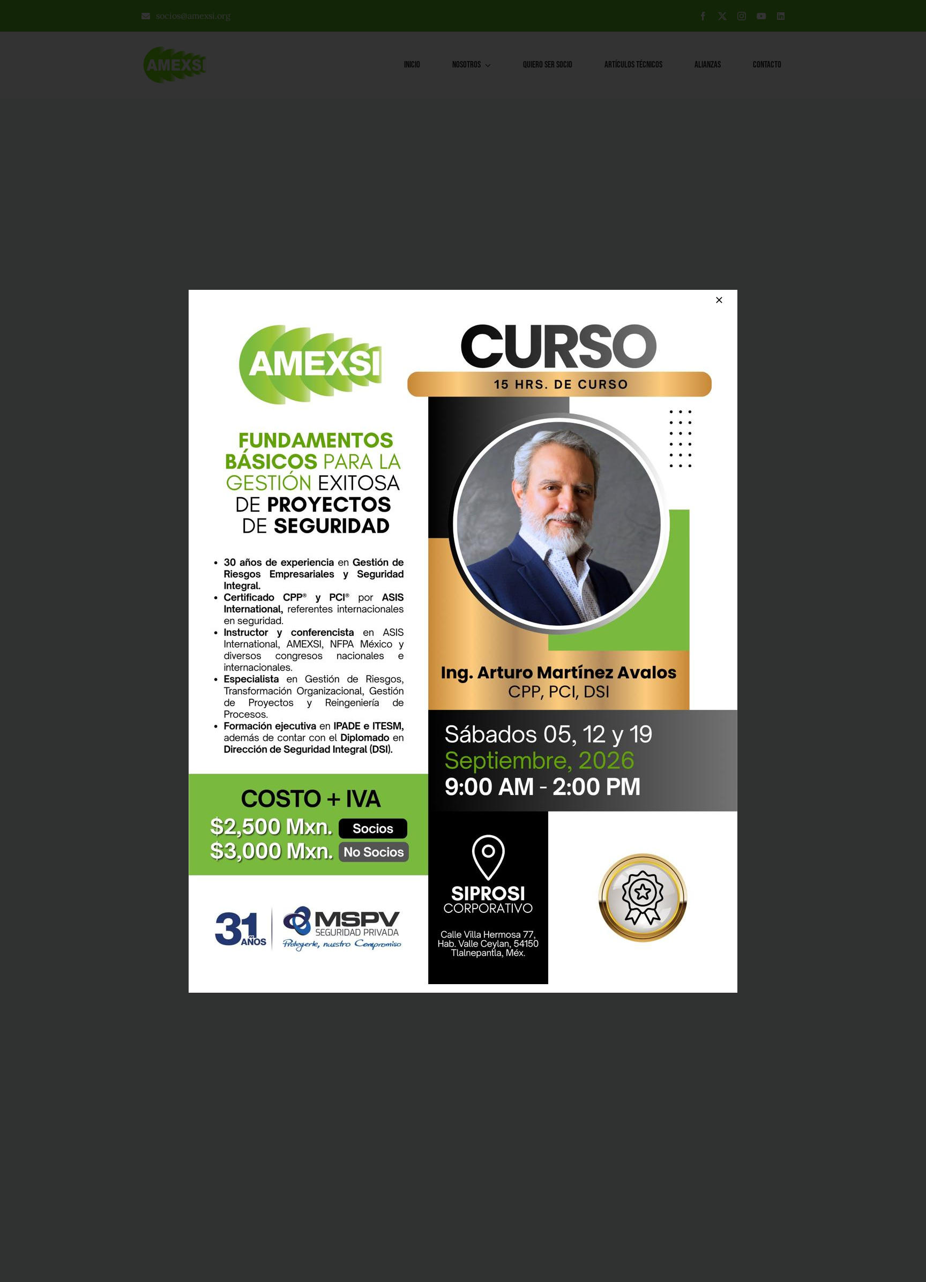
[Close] (719, 300)
